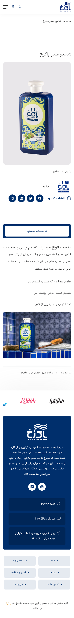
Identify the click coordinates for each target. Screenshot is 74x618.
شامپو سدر (65, 373)
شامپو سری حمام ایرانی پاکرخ (37, 373)
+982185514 (48, 504)
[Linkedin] (32, 487)
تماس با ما (53, 584)
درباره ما (18, 584)
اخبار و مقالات (18, 573)
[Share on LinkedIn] (21, 198)
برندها (53, 573)
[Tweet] (30, 198)
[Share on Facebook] (39, 198)
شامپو (56, 172)
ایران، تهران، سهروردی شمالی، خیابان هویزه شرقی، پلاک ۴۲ (35, 536)
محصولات (18, 561)
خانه (68, 21)
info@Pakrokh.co (45, 519)
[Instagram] (42, 487)
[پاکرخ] (65, 6)
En (13, 7)
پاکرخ (68, 172)
